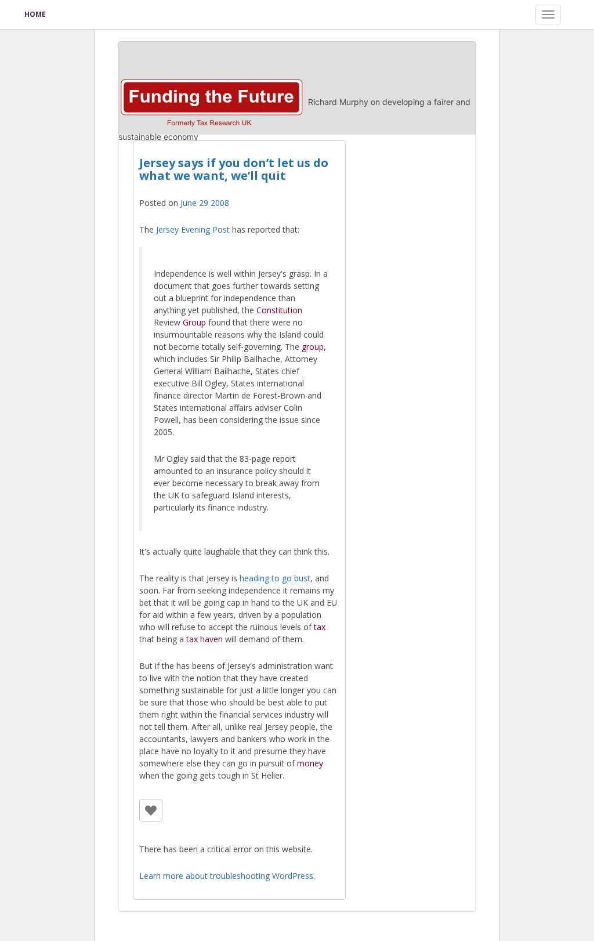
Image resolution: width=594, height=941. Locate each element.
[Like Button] (151, 810)
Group (194, 322)
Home (35, 14)
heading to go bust (275, 578)
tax (319, 626)
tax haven (204, 639)
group (313, 346)
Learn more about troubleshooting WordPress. (227, 875)
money (310, 763)
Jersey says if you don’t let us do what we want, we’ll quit (233, 169)
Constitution (279, 310)
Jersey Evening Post (193, 229)
